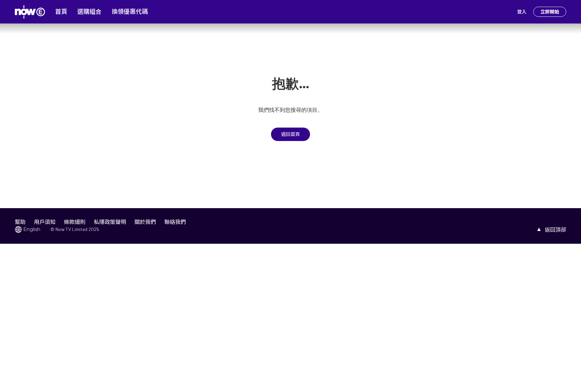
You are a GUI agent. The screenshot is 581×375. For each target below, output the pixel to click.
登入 (522, 12)
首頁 (61, 11)
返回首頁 (290, 134)
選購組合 (89, 11)
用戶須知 (44, 222)
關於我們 (145, 222)
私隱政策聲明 (110, 222)
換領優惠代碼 (130, 11)
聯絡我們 (175, 222)
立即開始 (549, 12)
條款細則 (74, 222)
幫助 (20, 222)
